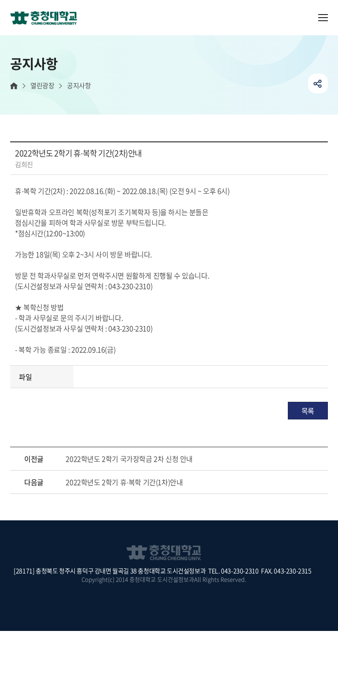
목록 (307, 410)
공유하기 (318, 83)
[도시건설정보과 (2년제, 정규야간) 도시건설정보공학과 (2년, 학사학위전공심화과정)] (47, 26)
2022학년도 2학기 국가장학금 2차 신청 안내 (129, 458)
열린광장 (42, 86)
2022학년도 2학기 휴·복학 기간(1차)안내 (124, 482)
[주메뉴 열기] (323, 17)
